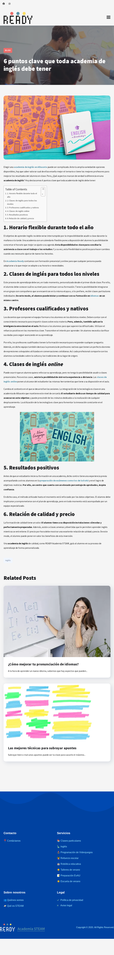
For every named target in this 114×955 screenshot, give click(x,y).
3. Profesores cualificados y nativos (23, 207)
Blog (8, 50)
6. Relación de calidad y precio (20, 218)
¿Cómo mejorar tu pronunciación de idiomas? (43, 664)
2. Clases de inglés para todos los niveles (22, 202)
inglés (8, 560)
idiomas (94, 295)
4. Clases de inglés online (18, 211)
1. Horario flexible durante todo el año (22, 195)
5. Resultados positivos (17, 214)
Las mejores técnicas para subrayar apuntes (42, 748)
